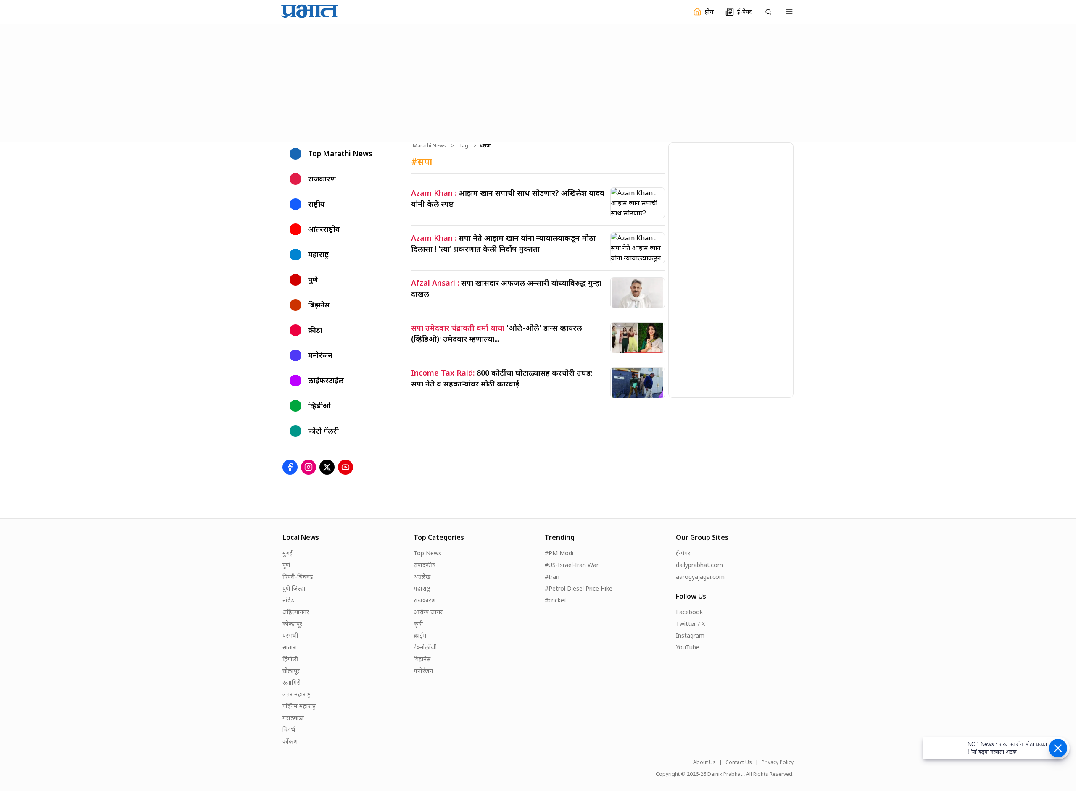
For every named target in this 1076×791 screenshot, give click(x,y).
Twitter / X (690, 624)
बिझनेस (422, 659)
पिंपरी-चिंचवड (297, 577)
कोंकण (290, 741)
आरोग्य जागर (428, 612)
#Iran (552, 577)
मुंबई (287, 553)
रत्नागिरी (291, 682)
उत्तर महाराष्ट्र (296, 694)
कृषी (418, 624)
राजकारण (424, 600)
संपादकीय (424, 565)
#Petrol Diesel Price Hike (578, 588)
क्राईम (420, 635)
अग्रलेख (422, 577)
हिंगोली (290, 659)
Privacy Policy (778, 762)
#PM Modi (559, 553)
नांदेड (288, 600)
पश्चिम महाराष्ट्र (299, 706)
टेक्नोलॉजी (425, 647)
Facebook (689, 612)
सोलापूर (291, 671)
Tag (463, 145)
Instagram (690, 635)
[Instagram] (308, 467)
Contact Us (738, 762)
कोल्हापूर (292, 624)
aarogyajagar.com (700, 577)
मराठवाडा (293, 718)
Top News (427, 553)
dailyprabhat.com (699, 565)
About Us (704, 762)
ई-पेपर (683, 553)
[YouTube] (345, 467)
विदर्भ (288, 729)
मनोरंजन (423, 671)
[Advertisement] (538, 81)
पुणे (286, 565)
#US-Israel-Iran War (572, 565)
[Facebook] (290, 467)
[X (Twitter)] (327, 467)
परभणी (290, 635)
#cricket (556, 600)
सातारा (289, 647)
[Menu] (789, 11)
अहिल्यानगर (295, 612)
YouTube (687, 647)
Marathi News (429, 145)
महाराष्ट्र (422, 588)
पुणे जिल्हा (294, 588)
